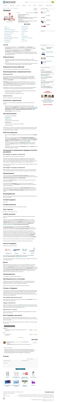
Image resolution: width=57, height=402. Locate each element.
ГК (19, 255)
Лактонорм (43, 80)
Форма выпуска (7, 28)
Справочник (41, 5)
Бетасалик (25, 256)
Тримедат (43, 69)
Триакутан (5, 256)
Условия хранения (25, 28)
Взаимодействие (7, 42)
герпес (10, 122)
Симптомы (12, 5)
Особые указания (25, 31)
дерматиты (17, 108)
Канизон (32, 255)
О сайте (4, 394)
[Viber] (28, 24)
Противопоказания (7, 34)
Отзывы (23, 39)
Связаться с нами (6, 395)
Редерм (24, 253)
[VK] (4, 398)
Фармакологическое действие (9, 29)
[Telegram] (27, 24)
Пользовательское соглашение (8, 393)
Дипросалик (20, 256)
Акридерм (17, 255)
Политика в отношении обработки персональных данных (13, 391)
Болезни (5, 5)
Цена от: (35, 9)
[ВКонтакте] (24, 24)
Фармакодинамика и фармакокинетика (11, 31)
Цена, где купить (24, 40)
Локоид (15, 256)
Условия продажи (25, 26)
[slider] (36, 358)
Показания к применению (8, 32)
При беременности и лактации (27, 37)
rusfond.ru (47, 93)
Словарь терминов (49, 5)
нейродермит (34, 108)
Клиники (34, 5)
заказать (35, 334)
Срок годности (24, 29)
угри (36, 138)
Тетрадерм (16, 253)
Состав (5, 26)
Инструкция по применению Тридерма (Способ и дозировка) (11, 38)
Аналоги (23, 32)
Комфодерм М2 (8, 253)
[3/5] (18, 12)
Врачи (30, 5)
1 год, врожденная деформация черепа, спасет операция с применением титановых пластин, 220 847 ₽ (47, 100)
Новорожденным (25, 36)
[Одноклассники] (25, 24)
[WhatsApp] (29, 24)
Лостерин (32, 253)
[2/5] (17, 12)
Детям (23, 34)
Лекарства (24, 5)
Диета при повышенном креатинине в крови (45, 75)
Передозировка (7, 40)
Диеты (18, 5)
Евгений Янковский (17, 341)
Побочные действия (7, 36)
